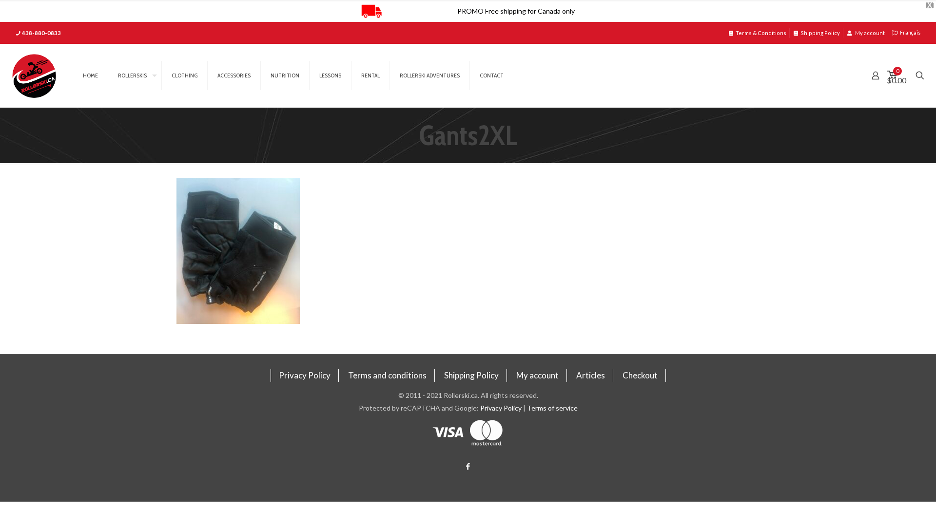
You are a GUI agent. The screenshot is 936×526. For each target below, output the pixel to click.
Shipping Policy (820, 33)
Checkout (640, 375)
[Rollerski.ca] (34, 75)
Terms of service (552, 408)
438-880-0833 (41, 33)
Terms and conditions (387, 375)
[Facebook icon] (468, 466)
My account (869, 33)
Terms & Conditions (761, 33)
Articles (590, 375)
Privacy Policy (305, 375)
